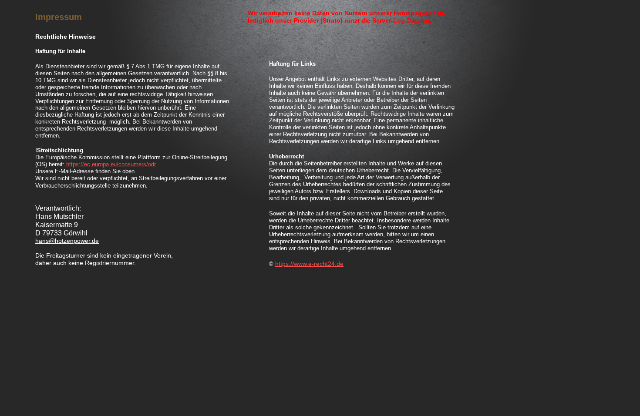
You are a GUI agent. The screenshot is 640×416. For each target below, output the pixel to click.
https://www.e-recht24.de (309, 263)
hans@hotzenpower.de (67, 240)
